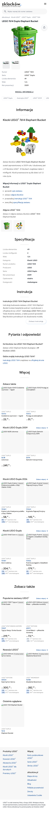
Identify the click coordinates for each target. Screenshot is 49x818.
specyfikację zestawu (21, 202)
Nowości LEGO (9, 759)
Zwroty (30, 791)
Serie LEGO (32, 762)
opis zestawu (17, 191)
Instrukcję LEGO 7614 (11, 360)
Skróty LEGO (33, 765)
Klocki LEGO (15, 17)
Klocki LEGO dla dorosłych (9, 768)
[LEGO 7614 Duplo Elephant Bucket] (6, 226)
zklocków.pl (6, 17)
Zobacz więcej (41, 428)
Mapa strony (32, 776)
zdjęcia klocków (17, 195)
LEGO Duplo (26, 17)
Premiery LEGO (9, 773)
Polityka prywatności (35, 788)
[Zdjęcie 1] (6, 65)
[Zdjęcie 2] (15, 65)
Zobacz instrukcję (36, 321)
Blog (29, 784)
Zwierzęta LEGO (23, 98)
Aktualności (31, 780)
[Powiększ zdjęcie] (24, 41)
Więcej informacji (24, 92)
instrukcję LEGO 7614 (23, 199)
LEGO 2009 (37, 98)
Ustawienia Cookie (34, 795)
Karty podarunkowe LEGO (35, 756)
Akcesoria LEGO (10, 763)
